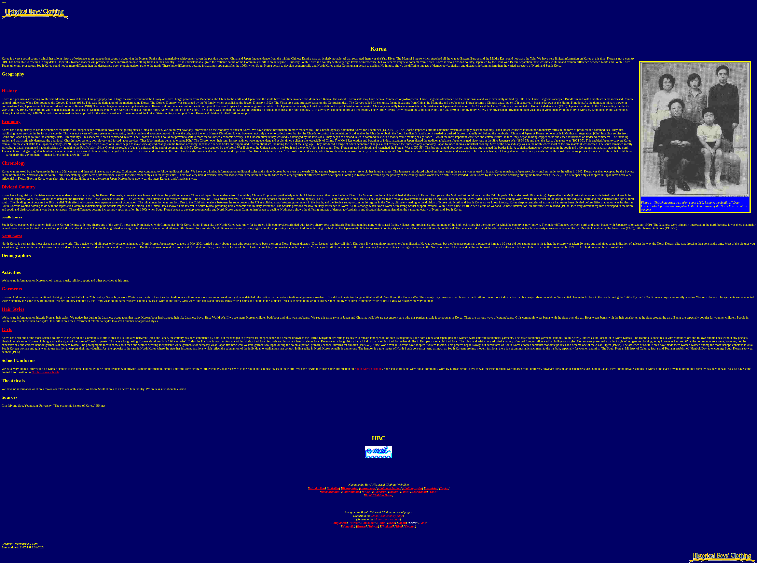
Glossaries (379, 491)
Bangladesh (339, 523)
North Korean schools (45, 372)
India (391, 523)
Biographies (349, 488)
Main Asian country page (387, 515)
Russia (361, 526)
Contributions (351, 491)
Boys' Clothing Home (378, 495)
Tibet (398, 526)
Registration (419, 491)
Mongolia (348, 526)
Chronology (13, 163)
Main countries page (387, 519)
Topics (444, 488)
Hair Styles (13, 309)
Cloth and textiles (389, 488)
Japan (402, 523)
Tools (433, 491)
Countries (431, 488)
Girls (7, 329)
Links (404, 491)
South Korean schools (368, 368)
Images (393, 491)
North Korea (12, 236)
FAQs (366, 491)
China (381, 523)
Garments (12, 288)
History (9, 90)
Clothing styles (412, 488)
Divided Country (18, 186)
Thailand (387, 526)
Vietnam (410, 526)
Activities (333, 488)
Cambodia (368, 523)
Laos (422, 523)
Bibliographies (330, 491)
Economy (11, 121)
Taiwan (373, 526)
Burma (354, 523)
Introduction (317, 488)
